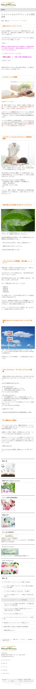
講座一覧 (4, 578)
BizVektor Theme (21, 682)
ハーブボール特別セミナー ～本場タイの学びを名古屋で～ (18, 595)
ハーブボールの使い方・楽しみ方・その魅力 (17, 591)
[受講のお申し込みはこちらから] (8, 492)
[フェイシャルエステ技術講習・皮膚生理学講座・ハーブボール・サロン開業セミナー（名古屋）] (8, 5)
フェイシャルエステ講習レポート (13, 613)
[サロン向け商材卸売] (9, 538)
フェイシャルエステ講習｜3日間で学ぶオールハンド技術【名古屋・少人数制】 (18, 609)
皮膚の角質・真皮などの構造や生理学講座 (16, 626)
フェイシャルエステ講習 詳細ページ (13, 449)
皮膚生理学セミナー (9, 630)
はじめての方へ (6, 639)
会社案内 (30, 639)
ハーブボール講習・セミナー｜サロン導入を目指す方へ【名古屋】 (18, 586)
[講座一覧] (8, 476)
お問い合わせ (6, 640)
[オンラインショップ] (10, 554)
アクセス (22, 639)
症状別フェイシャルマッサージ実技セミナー (17, 622)
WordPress (13, 682)
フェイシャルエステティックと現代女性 (15, 600)
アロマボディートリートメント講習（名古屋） (17, 582)
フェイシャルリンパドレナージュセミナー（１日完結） (18, 618)
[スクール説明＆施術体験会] (8, 510)
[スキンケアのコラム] (10, 573)
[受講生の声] (8, 527)
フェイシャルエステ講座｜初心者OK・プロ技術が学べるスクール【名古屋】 (19, 604)
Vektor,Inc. (29, 682)
